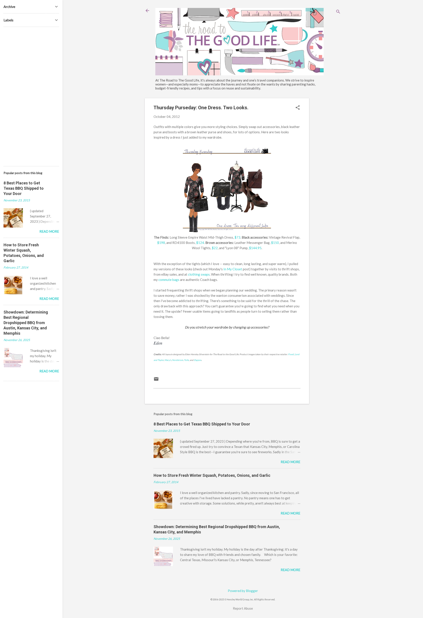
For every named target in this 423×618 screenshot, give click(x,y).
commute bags (168, 280)
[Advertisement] (327, 164)
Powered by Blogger (243, 591)
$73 (237, 237)
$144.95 (255, 248)
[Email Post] (156, 380)
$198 (161, 243)
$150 (275, 243)
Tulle (186, 360)
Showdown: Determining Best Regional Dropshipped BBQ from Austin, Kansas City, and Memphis (26, 323)
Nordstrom (177, 360)
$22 (215, 248)
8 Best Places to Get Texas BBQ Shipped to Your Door (202, 424)
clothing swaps (199, 274)
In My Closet (232, 269)
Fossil (291, 354)
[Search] (338, 12)
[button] (297, 108)
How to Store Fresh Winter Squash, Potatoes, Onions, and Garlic (212, 475)
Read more (290, 462)
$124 (200, 243)
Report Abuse (243, 608)
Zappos (197, 360)
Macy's (168, 360)
